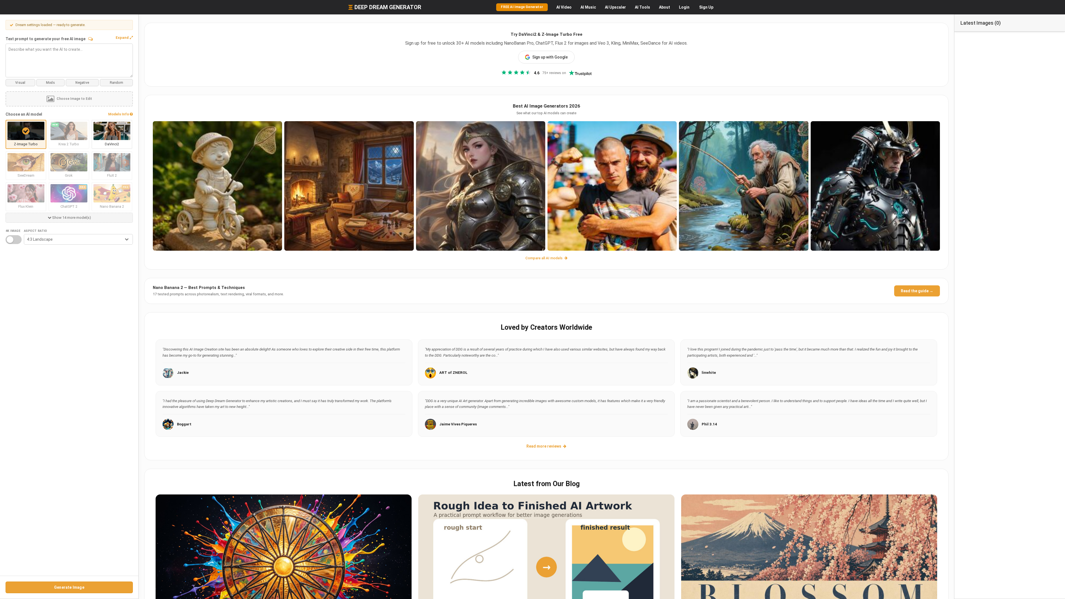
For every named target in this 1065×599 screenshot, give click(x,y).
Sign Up (706, 7)
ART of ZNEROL (453, 372)
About (664, 7)
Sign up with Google (550, 57)
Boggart (184, 424)
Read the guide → (917, 291)
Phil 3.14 (709, 424)
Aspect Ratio (35, 231)
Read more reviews (543, 446)
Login (684, 7)
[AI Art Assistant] (90, 38)
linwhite (709, 372)
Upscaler (615, 7)
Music (588, 7)
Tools (642, 7)
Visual (20, 83)
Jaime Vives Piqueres (458, 424)
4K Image (13, 231)
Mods (50, 83)
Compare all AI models (544, 258)
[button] (124, 37)
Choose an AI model (24, 114)
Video (564, 7)
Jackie (183, 372)
